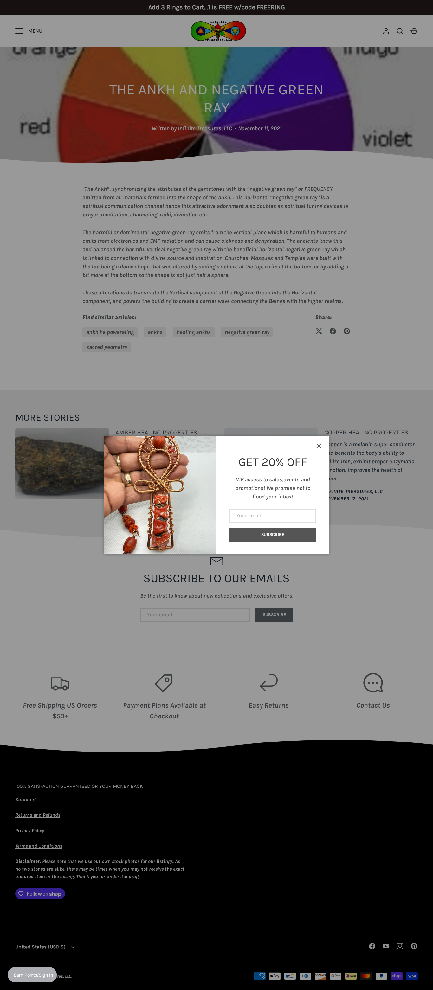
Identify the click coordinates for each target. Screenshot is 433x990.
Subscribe (272, 534)
